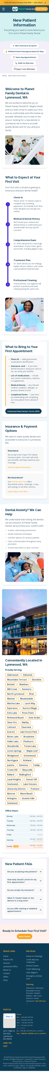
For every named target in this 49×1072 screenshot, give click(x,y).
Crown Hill (12, 769)
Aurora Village (30, 708)
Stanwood (12, 803)
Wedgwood (13, 755)
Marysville (27, 769)
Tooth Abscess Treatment (32, 960)
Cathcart (11, 727)
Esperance (12, 708)
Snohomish (12, 784)
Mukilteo (23, 684)
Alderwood (12, 674)
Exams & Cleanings (34, 956)
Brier (31, 693)
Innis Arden (34, 717)
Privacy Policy (17, 1061)
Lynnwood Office (10, 966)
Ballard (10, 774)
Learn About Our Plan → (19, 491)
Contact (6, 973)
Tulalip (36, 765)
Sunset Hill (31, 779)
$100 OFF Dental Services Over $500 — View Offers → (24, 2)
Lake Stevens (30, 784)
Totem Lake (30, 746)
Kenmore (26, 689)
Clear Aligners (32, 972)
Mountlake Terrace (17, 679)
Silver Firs (12, 722)
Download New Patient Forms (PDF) (23, 411)
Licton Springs (14, 750)
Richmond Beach (15, 717)
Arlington (12, 798)
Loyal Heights (14, 779)
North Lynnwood (15, 693)
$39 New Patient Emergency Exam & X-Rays (24, 51)
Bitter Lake (13, 736)
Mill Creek (12, 689)
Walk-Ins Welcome (24, 63)
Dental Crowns (32, 965)
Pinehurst (28, 741)
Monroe (11, 793)
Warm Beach (26, 793)
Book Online (41, 9)
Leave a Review (39, 1059)
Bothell (11, 684)
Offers (5, 976)
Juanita (10, 765)
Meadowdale (26, 698)
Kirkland (27, 760)
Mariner (11, 698)
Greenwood (30, 755)
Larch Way (30, 703)
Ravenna (23, 765)
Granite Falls (28, 798)
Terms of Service (30, 1061)
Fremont (35, 788)
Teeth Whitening (33, 969)
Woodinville (13, 746)
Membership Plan (18, 481)
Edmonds (27, 674)
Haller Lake (12, 741)
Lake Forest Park (28, 731)
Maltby (25, 722)
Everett (11, 731)
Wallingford (25, 774)
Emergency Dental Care (34, 977)
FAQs (5, 980)
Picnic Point (28, 712)
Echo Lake (12, 712)
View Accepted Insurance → (20, 467)
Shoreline (36, 679)
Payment (28, 1059)
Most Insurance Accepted (24, 46)
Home (4, 76)
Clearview (26, 727)
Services (6, 963)
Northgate (12, 760)
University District (16, 788)
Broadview (29, 736)
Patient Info (8, 959)
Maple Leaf (32, 750)
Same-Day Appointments (24, 57)
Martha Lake (13, 703)
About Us (7, 970)
